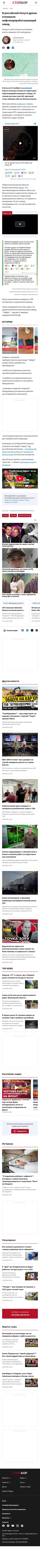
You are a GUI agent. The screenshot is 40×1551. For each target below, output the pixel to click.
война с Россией (24, 515)
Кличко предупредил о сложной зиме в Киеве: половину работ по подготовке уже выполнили (19, 854)
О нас (4, 1501)
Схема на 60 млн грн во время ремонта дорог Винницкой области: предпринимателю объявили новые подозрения (19, 999)
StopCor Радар (7, 1491)
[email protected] (21, 1542)
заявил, (21, 187)
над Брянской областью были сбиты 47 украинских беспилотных (19, 452)
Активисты (6, 1514)
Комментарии (12, 630)
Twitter (26, 500)
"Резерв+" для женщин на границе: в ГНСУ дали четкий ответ (18, 1288)
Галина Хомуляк (18, 38)
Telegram (7, 500)
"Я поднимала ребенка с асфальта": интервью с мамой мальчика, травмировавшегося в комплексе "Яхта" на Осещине (20, 1180)
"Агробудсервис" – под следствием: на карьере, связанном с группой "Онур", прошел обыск (19, 716)
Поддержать (22, 1131)
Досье (4, 1487)
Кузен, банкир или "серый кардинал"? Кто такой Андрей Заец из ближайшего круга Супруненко (19, 1356)
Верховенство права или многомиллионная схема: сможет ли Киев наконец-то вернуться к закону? (18, 949)
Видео (22, 1478)
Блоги (22, 1482)
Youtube (21, 500)
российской (26, 88)
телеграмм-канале (27, 462)
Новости (5, 1482)
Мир (11, 8)
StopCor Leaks (9, 1327)
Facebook (6, 465)
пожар (5, 515)
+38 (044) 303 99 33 (20, 1315)
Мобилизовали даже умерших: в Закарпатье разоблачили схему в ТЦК (18, 807)
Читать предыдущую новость (13, 603)
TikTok (15, 502)
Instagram (7, 502)
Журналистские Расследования (14, 1509)
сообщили (21, 104)
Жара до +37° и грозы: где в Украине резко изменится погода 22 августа (18, 976)
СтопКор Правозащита (10, 1505)
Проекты (5, 1478)
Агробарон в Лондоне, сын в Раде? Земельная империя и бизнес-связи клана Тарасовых (18, 1376)
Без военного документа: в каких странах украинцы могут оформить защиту (17, 1249)
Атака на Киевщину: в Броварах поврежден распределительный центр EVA (19, 900)
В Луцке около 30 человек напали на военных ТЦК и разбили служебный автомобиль (18, 1018)
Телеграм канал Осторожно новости (22, 511)
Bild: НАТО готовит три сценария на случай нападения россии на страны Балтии (18, 762)
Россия (13, 515)
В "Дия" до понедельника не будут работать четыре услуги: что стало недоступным (17, 1269)
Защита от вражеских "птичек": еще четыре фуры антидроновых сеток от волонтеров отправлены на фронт (16, 1104)
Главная (5, 8)
